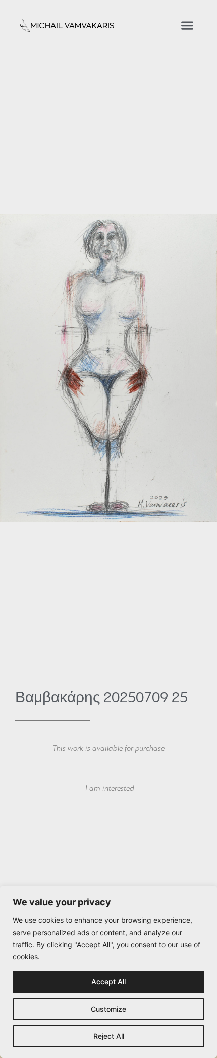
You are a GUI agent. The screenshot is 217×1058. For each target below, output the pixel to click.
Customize (108, 1009)
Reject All (108, 1036)
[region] (108, 972)
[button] (187, 25)
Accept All (108, 981)
